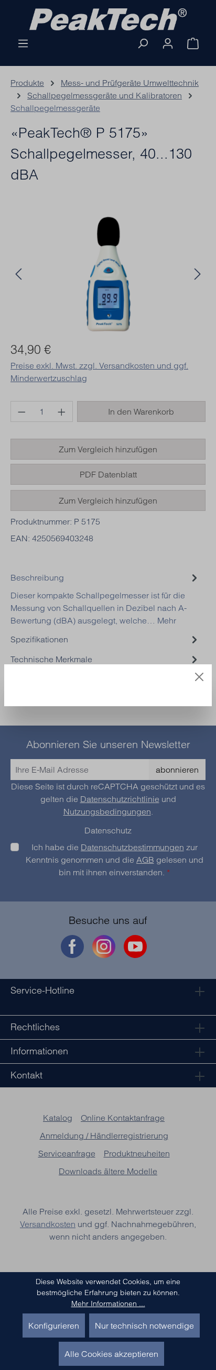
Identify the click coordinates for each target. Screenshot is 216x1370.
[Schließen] (199, 677)
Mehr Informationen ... (108, 1303)
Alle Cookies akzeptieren (111, 1354)
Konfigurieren (53, 1325)
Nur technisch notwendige (144, 1325)
